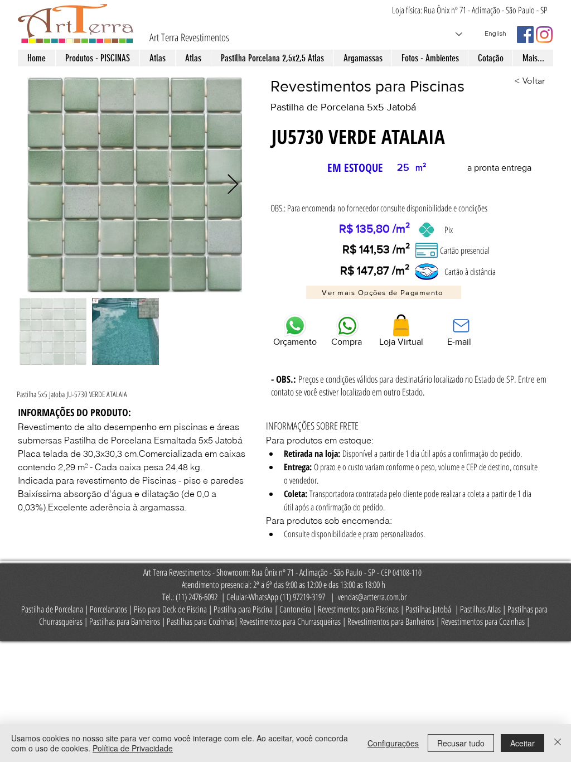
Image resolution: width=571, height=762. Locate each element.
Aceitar (522, 743)
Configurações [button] (393, 743)
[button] (383, 292)
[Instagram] (544, 34)
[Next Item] (232, 185)
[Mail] (461, 325)
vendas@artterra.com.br (372, 597)
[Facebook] (525, 34)
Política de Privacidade (133, 748)
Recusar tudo (461, 743)
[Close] (557, 743)
